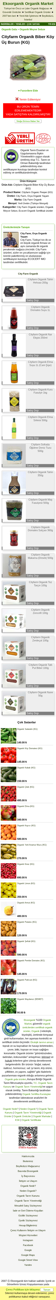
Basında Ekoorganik (28, 1171)
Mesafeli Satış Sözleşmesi (28, 1205)
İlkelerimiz (28, 1161)
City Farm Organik (32, 199)
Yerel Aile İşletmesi (28, 16)
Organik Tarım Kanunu (28, 1195)
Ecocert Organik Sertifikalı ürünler (36, 210)
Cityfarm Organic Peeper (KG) (37, 192)
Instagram (28, 1240)
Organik (35, 1031)
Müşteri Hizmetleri (28, 1235)
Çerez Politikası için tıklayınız (23, 1289)
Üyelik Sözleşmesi (28, 1220)
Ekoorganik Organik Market (28, 3)
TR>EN (51, 24)
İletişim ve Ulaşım (28, 1181)
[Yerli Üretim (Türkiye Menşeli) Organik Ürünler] (20, 145)
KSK (17, 1120)
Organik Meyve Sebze (32, 29)
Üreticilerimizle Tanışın (16, 227)
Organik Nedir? (10, 1109)
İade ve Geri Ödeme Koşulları (28, 1210)
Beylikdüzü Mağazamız (28, 1166)
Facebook (28, 1245)
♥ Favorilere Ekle (28, 90)
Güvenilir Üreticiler (11, 12)
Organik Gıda (9, 29)
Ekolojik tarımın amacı (41, 1042)
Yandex (28, 1265)
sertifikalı (39, 1027)
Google (28, 1250)
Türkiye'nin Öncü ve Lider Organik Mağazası (26, 8)
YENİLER (20, 24)
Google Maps (28, 1255)
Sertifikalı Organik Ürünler (38, 12)
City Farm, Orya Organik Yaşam (32, 196)
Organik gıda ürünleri (15, 1079)
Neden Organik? (28, 1109)
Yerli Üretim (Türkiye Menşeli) (33, 203)
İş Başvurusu (28, 1176)
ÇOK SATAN (33, 24)
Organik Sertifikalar (31, 1120)
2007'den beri (9, 16)
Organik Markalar (42, 1116)
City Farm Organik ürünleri (30, 207)
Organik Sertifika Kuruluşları (36, 1094)
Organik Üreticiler (22, 1116)
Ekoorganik (29, 1020)
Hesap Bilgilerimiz (28, 1225)
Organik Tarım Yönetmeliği (28, 1086)
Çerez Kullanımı (18, 1230)
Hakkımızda (28, 1156)
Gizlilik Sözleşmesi (28, 1215)
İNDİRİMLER (7, 24)
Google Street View (28, 1260)
